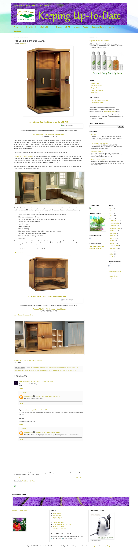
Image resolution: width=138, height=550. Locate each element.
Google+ (111, 276)
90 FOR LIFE (95, 83)
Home (49, 478)
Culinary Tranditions (95, 248)
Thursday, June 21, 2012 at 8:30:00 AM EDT (43, 381)
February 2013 (114, 246)
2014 (112, 216)
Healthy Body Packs (97, 90)
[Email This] (16, 368)
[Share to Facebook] (22, 368)
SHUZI (67, 27)
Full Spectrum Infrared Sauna (99, 143)
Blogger (109, 546)
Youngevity (94, 92)
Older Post (79, 478)
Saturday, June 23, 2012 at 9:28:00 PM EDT (48, 396)
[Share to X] (20, 368)
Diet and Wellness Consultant (99, 100)
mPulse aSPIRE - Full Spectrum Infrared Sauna (52, 367)
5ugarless (96, 546)
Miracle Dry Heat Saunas (23, 156)
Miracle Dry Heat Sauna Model (48, 122)
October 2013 (114, 225)
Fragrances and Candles (96, 246)
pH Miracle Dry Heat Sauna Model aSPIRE (40, 370)
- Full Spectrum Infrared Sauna (48, 134)
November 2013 (115, 223)
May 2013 (113, 238)
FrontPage (18, 27)
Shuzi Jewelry (57, 513)
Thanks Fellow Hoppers (98, 160)
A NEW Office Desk (96, 85)
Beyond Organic (57, 518)
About (111, 27)
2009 (112, 256)
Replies (23, 392)
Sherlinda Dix (28, 396)
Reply (21, 388)
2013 (112, 218)
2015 (112, 213)
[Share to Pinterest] (24, 368)
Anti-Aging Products (97, 151)
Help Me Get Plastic (58, 526)
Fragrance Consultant (97, 102)
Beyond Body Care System (99, 41)
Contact (17, 31)
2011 (112, 254)
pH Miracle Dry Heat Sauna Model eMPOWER (64, 370)
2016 (112, 211)
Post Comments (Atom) (28, 481)
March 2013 (113, 243)
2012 (112, 251)
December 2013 (115, 220)
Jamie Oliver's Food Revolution (62, 524)
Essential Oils (31, 27)
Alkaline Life (44, 27)
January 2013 (114, 248)
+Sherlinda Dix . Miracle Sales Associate (28, 360)
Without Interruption (58, 522)
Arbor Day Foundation (59, 529)
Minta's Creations (24, 381)
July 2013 (113, 233)
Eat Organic (57, 27)
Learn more (19, 253)
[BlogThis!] (18, 368)
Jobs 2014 (94, 135)
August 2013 (114, 230)
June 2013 (113, 235)
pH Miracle (56, 520)
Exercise (77, 27)
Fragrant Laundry (96, 88)
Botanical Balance (99, 27)
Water (86, 27)
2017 (112, 208)
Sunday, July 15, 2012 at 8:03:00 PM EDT (48, 432)
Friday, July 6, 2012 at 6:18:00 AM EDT (36, 410)
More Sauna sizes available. (23, 315)
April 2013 (113, 241)
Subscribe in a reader (115, 271)
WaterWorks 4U (57, 515)
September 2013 (115, 228)
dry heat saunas (35, 367)
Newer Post (18, 478)
